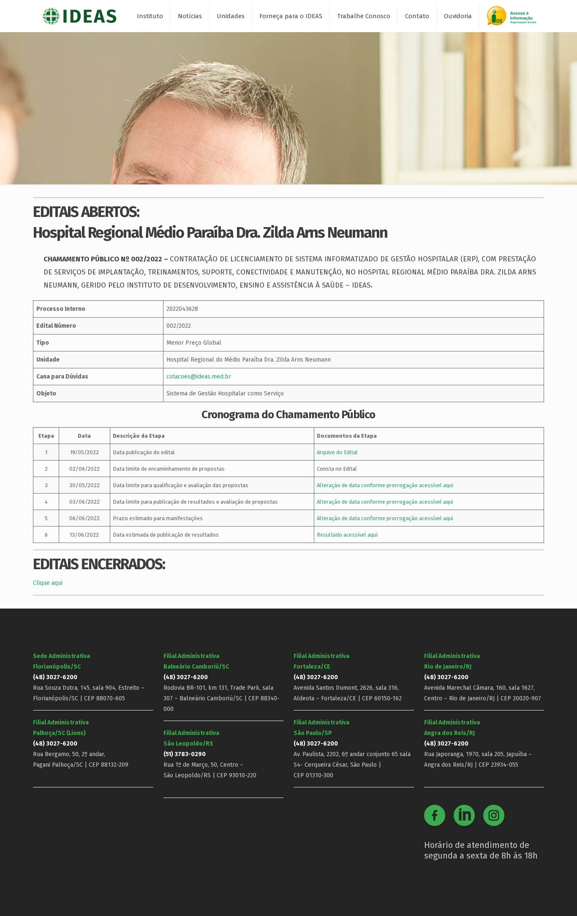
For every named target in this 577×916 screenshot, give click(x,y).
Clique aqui (48, 583)
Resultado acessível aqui (347, 535)
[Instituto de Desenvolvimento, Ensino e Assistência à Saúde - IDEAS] (79, 16)
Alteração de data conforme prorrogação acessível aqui (385, 485)
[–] (515, 19)
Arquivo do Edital (337, 452)
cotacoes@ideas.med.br (198, 376)
